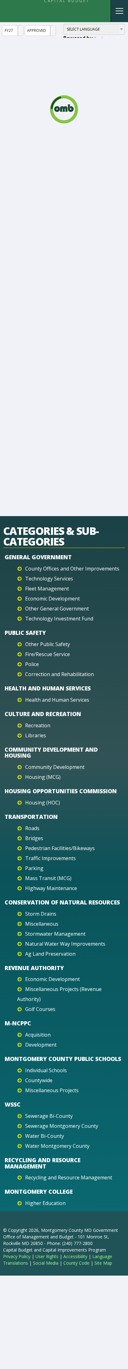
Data (21, 144)
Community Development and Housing (51, 752)
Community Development (55, 767)
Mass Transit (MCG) (48, 878)
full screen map (25, 264)
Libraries (35, 735)
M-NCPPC (18, 1023)
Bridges (34, 838)
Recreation (37, 725)
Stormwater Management (55, 933)
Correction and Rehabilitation (59, 674)
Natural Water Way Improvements (65, 943)
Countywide (39, 1080)
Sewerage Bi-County (49, 1116)
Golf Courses (40, 1009)
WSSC (13, 1104)
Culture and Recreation (43, 714)
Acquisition (38, 1034)
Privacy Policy (16, 1256)
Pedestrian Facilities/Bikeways (60, 848)
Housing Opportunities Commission (61, 791)
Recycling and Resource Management (42, 1163)
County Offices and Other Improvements (72, 568)
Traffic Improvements (50, 858)
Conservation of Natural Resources (62, 902)
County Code (76, 1263)
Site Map (103, 1263)
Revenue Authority (34, 968)
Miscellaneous (41, 923)
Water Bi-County (44, 1136)
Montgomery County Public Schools (63, 1059)
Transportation (31, 816)
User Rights (46, 1256)
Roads (32, 828)
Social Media (45, 1263)
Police (32, 664)
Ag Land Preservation (50, 953)
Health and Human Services (48, 688)
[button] (101, 327)
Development (41, 1044)
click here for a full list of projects (69, 283)
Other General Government (57, 608)
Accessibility (75, 1256)
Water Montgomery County (57, 1145)
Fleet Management (47, 588)
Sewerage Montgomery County (61, 1126)
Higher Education (45, 1203)
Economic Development (52, 598)
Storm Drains (40, 913)
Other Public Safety (47, 644)
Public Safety (25, 632)
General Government (38, 557)
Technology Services (49, 578)
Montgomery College (39, 1191)
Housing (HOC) (42, 802)
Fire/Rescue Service (47, 654)
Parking (34, 868)
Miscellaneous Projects (52, 1090)
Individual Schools (46, 1070)
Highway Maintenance (51, 888)
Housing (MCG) (43, 777)
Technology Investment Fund (59, 618)
